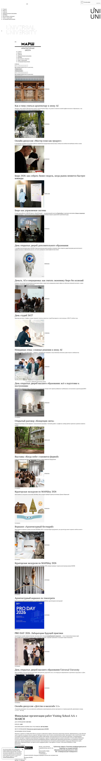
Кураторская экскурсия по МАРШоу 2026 (35, 491)
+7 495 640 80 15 (43, 753)
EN (27, 4)
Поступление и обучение (8, 16)
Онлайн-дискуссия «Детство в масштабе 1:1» (37, 706)
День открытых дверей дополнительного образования (41, 245)
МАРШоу (5, 15)
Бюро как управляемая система (30, 210)
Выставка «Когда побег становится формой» (37, 456)
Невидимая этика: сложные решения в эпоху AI (38, 349)
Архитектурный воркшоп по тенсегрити (35, 598)
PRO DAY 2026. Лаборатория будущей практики (39, 633)
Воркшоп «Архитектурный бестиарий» (34, 526)
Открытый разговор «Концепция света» (34, 420)
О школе (5, 9)
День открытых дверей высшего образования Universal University (47, 669)
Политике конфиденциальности (8, 757)
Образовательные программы (10, 13)
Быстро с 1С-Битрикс (20, 760)
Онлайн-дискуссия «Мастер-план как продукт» (38, 140)
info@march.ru (42, 752)
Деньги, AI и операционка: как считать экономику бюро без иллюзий (49, 280)
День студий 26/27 (24, 315)
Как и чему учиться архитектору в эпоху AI (36, 105)
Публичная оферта (60, 746)
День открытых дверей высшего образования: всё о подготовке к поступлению (47, 384)
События (5, 12)
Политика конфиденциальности (76, 746)
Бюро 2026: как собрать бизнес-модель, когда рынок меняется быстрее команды (50, 177)
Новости (5, 10)
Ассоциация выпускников (9, 19)
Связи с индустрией (7, 17)
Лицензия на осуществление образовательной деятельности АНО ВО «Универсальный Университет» (66, 750)
